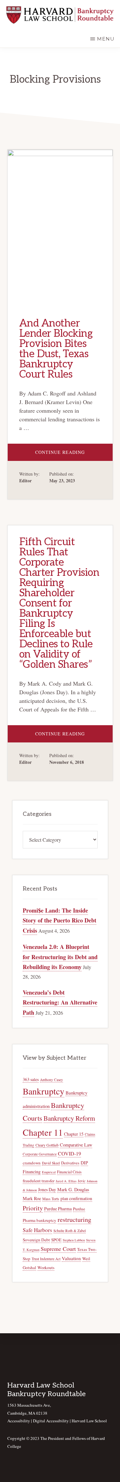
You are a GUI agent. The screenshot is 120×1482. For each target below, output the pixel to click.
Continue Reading (74, 455)
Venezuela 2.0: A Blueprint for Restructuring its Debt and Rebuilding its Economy (60, 957)
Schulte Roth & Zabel (69, 1230)
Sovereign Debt (36, 1240)
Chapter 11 (43, 1132)
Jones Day (47, 1189)
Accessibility (18, 1421)
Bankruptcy (43, 1091)
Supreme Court (58, 1249)
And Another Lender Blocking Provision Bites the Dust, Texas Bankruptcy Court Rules (56, 348)
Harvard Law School (89, 1421)
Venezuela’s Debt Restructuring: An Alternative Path (60, 1002)
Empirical (49, 1172)
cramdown (32, 1163)
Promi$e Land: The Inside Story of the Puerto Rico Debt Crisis (59, 920)
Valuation (71, 1258)
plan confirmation (76, 1198)
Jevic (81, 1180)
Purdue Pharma (58, 1209)
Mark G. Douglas (73, 1189)
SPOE (56, 1240)
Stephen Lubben (74, 1240)
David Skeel (51, 1163)
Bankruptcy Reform (69, 1118)
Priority (33, 1208)
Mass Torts (50, 1198)
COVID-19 (69, 1153)
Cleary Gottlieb (47, 1145)
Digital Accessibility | (52, 1421)
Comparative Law (76, 1145)
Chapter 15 (74, 1134)
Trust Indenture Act (46, 1258)
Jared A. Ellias (66, 1181)
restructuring (74, 1219)
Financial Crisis (69, 1172)
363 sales (31, 1079)
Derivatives (70, 1163)
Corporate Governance (40, 1154)
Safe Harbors (37, 1230)
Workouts (45, 1267)
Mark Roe (32, 1198)
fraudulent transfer (38, 1181)
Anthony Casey (51, 1079)
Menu (106, 39)
